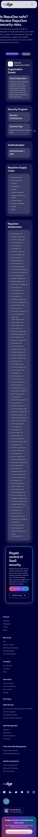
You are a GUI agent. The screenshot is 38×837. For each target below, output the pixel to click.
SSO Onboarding (8, 771)
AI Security (6, 739)
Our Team (6, 668)
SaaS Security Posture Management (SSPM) (18, 709)
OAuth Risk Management (11, 753)
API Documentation (9, 654)
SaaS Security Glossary (10, 648)
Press (5, 672)
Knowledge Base (8, 651)
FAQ (4, 641)
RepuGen (26, 54)
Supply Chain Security (10, 750)
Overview (6, 621)
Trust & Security (8, 683)
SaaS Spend (7, 732)
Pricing (5, 627)
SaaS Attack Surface (10, 715)
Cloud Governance (9, 735)
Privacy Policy (7, 689)
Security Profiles (8, 645)
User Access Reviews (10, 765)
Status (5, 630)
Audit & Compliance (9, 712)
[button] (32, 4)
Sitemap (6, 692)
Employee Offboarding (10, 768)
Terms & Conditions (9, 686)
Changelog (6, 624)
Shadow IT (6, 729)
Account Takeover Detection (12, 718)
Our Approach (7, 665)
